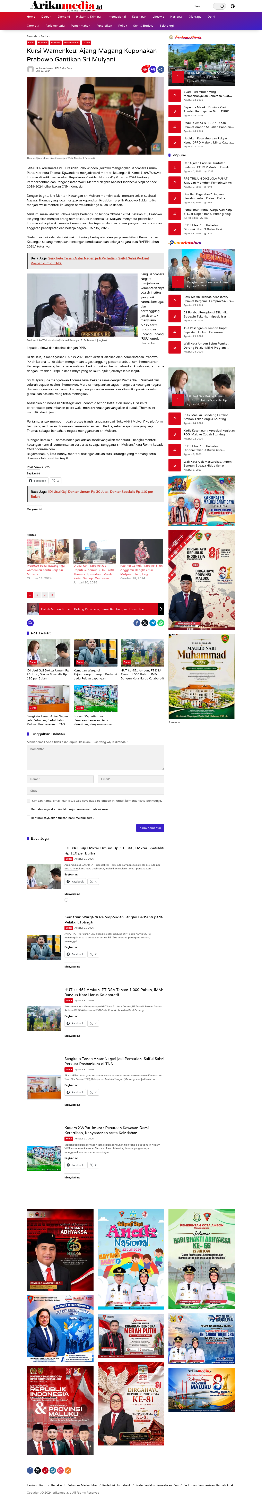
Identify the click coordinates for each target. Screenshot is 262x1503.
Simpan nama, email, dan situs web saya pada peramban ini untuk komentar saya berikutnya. (97, 800)
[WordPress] (53, 1470)
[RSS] (68, 1470)
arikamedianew (44, 68)
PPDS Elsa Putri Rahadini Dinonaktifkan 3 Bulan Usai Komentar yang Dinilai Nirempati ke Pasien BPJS (208, 227)
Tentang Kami (36, 1485)
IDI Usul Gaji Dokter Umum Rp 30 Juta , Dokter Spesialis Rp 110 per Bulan (48, 674)
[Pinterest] (45, 1470)
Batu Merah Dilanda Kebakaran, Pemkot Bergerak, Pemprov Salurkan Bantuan (209, 299)
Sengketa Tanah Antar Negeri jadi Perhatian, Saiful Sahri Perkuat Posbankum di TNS (47, 720)
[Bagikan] (160, 69)
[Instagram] (60, 1470)
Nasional (56, 42)
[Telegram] (152, 622)
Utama (86, 42)
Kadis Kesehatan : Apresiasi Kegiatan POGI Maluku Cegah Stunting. (209, 432)
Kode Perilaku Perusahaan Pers (157, 1485)
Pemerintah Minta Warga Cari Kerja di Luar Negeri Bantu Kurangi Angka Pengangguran (209, 212)
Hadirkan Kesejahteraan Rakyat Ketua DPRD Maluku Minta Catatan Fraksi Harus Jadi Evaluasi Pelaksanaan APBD (208, 141)
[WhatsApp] (160, 622)
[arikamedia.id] (106, 6)
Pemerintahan (71, 42)
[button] (222, 6)
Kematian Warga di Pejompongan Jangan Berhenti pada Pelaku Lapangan (95, 674)
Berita (31, 42)
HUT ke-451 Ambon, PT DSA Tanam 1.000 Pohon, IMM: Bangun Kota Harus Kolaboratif (142, 674)
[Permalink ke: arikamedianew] (31, 69)
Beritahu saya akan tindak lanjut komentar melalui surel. (70, 809)
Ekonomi (42, 42)
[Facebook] (136, 622)
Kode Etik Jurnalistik (116, 1485)
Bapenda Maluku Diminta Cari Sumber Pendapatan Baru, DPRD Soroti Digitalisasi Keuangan (206, 109)
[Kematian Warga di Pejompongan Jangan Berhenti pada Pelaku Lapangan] (95, 652)
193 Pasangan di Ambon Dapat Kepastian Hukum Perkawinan (205, 330)
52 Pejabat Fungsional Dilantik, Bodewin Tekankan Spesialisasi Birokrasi (206, 315)
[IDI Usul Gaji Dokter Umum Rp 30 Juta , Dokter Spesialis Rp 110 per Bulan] (48, 652)
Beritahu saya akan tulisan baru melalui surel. (62, 818)
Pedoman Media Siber (82, 1485)
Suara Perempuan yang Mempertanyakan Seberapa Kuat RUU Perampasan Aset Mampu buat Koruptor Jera (209, 94)
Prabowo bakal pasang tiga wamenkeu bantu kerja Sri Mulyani (46, 570)
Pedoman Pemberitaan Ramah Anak (208, 1485)
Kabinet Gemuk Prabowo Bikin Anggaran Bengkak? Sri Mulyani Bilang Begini (141, 570)
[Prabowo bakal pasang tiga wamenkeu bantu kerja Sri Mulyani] (48, 551)
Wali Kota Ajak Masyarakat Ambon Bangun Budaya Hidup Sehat (208, 464)
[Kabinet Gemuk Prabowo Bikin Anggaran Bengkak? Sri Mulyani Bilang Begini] (141, 551)
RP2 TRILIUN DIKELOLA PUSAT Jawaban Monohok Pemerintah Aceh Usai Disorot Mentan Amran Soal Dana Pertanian (209, 181)
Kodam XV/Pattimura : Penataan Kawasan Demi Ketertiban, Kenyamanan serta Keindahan (94, 720)
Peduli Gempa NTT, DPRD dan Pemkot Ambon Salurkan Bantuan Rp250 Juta (207, 125)
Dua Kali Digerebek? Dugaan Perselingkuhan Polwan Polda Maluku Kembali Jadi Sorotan (204, 196)
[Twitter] (144, 622)
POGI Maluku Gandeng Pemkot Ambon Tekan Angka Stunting (206, 417)
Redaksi (56, 1485)
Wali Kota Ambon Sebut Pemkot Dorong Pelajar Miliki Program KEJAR (206, 346)
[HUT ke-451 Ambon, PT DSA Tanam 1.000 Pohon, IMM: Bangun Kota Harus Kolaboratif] (142, 652)
